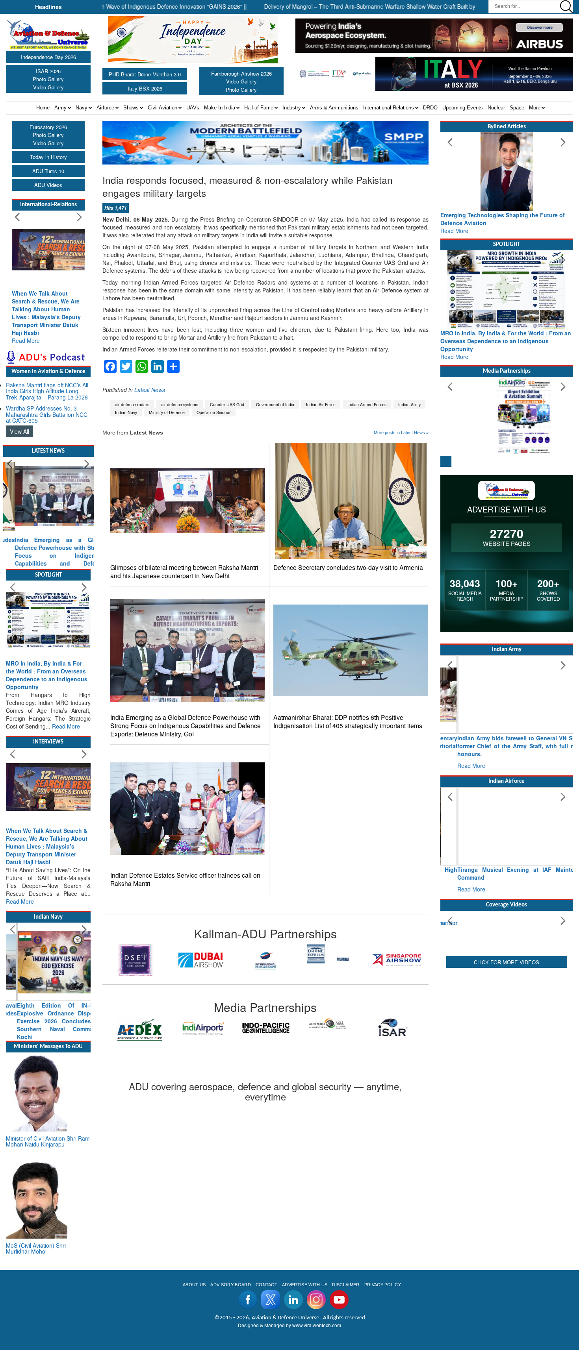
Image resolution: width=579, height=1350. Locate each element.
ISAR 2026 (48, 71)
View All (19, 431)
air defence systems (179, 404)
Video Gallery (48, 87)
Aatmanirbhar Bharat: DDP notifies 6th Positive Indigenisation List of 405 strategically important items (347, 721)
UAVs (192, 108)
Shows (131, 108)
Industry (291, 108)
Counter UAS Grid (227, 404)
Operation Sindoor (214, 412)
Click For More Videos (506, 1035)
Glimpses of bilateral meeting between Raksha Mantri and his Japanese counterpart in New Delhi (184, 571)
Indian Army (409, 404)
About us (194, 1324)
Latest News (149, 390)
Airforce (105, 108)
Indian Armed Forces (366, 404)
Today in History (48, 157)
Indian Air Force (321, 404)
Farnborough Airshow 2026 (241, 73)
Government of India (275, 404)
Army (60, 108)
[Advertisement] (506, 1098)
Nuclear (496, 108)
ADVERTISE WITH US (304, 1324)
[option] (135, 960)
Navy (81, 108)
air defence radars (132, 404)
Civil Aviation (162, 108)
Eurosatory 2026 (48, 127)
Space (517, 108)
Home (43, 108)
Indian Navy (126, 412)
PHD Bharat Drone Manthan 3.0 (145, 74)
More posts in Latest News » (401, 432)
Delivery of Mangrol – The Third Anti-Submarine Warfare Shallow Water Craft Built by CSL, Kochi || (347, 6)
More (534, 108)
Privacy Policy (382, 1324)
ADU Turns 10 (48, 171)
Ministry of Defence (167, 412)
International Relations (388, 108)
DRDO (430, 108)
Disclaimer (345, 1324)
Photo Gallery (48, 79)
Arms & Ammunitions (334, 108)
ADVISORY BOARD (230, 1324)
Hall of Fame (258, 108)
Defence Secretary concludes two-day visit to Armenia (348, 567)
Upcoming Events (462, 108)
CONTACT (266, 1324)
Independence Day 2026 (48, 57)
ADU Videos (48, 185)
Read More (26, 340)
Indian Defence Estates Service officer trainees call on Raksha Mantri (185, 879)
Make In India (219, 108)
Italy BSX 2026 (145, 88)
